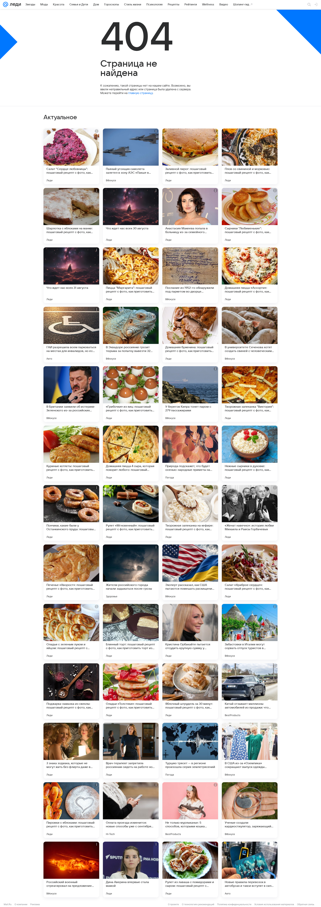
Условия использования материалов (274, 904)
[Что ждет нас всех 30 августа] (131, 216)
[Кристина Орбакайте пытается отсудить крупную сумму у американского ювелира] (190, 632)
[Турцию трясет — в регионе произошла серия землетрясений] (190, 750)
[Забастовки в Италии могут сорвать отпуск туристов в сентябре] (250, 632)
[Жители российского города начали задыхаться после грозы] (131, 572)
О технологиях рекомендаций (198, 904)
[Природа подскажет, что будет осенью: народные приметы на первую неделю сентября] (190, 453)
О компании (20, 904)
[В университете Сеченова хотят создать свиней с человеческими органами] (250, 335)
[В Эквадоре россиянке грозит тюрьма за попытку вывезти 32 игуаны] (131, 335)
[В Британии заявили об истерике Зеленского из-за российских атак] (71, 394)
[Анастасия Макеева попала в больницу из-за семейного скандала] (190, 216)
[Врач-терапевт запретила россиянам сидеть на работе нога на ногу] (131, 750)
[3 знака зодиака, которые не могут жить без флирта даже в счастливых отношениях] (71, 750)
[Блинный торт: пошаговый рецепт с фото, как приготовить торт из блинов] (131, 632)
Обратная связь (305, 904)
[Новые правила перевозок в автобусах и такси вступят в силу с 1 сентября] (250, 869)
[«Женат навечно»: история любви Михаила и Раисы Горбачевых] (250, 513)
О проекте (173, 904)
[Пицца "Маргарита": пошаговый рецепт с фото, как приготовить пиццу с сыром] (131, 275)
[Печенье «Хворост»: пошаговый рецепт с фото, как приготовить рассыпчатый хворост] (71, 572)
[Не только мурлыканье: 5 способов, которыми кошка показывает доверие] (190, 810)
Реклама (35, 904)
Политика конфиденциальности (234, 904)
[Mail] (5, 4)
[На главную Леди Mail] (14, 4)
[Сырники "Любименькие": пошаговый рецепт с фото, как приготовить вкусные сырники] (250, 216)
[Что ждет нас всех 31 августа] (71, 275)
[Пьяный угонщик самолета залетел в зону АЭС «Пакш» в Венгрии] (131, 156)
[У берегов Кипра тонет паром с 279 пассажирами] (190, 394)
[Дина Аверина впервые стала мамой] (131, 869)
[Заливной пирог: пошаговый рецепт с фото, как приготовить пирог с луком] (190, 156)
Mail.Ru (8, 904)
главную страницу (140, 93)
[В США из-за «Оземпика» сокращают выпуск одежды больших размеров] (250, 750)
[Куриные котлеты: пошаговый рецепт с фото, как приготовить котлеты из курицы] (71, 453)
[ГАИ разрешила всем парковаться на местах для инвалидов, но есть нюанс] (71, 335)
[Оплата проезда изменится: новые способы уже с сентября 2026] (131, 810)
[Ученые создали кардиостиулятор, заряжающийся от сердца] (250, 810)
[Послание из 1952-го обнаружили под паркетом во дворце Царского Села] (190, 275)
